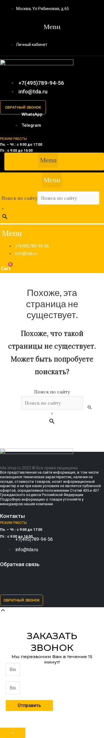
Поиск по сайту (19, 198)
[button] (52, 26)
